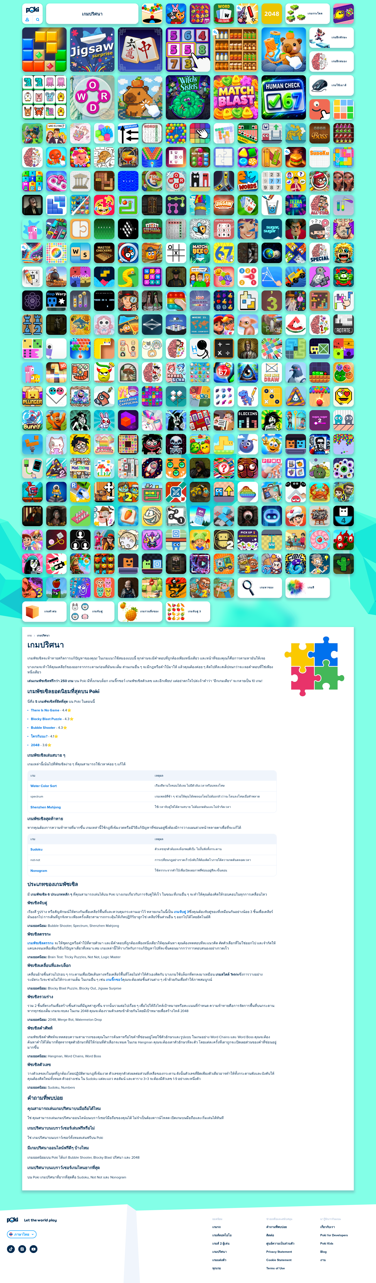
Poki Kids (326, 1243)
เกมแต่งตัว (219, 1260)
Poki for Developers (334, 1235)
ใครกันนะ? (39, 736)
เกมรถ (216, 1227)
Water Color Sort (43, 786)
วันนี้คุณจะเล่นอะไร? (37, 20)
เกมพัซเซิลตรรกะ (40, 943)
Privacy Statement (279, 1251)
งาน (323, 1260)
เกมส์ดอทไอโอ (222, 1235)
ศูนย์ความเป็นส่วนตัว (280, 1243)
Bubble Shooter (43, 727)
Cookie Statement (279, 1260)
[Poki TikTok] (11, 1249)
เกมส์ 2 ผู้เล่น (221, 1243)
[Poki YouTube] (33, 1249)
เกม (29, 635)
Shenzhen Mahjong (45, 807)
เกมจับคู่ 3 (181, 912)
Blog (323, 1251)
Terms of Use (275, 1268)
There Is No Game (45, 710)
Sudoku (36, 849)
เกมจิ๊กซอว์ (114, 979)
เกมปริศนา (43, 635)
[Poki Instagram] (22, 1249)
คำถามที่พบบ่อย (276, 1227)
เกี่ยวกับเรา (327, 1227)
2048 (35, 745)
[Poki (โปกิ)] (32, 10)
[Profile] (27, 20)
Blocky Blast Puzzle (46, 719)
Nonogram (38, 871)
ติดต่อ (270, 1235)
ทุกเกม (216, 1268)
